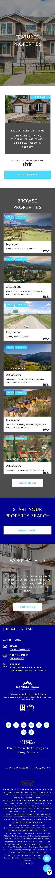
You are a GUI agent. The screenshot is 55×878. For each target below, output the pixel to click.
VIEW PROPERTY (27, 174)
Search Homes (27, 482)
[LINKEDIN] (24, 725)
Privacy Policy (41, 767)
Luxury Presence (27, 752)
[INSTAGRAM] (16, 725)
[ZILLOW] (31, 732)
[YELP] (46, 725)
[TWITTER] (39, 725)
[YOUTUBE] (31, 725)
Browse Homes (27, 530)
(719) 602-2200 (17, 658)
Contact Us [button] (27, 606)
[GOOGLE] (24, 732)
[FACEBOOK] (8, 725)
